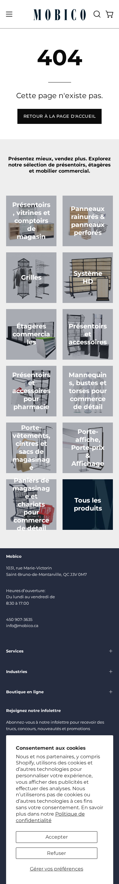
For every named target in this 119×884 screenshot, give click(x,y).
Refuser (56, 853)
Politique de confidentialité (50, 817)
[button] (96, 14)
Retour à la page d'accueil (59, 116)
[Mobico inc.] (59, 14)
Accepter (56, 837)
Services (14, 651)
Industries (16, 671)
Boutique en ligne (25, 691)
